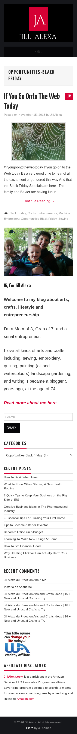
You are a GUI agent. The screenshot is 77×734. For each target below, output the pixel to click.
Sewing (63, 218)
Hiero (29, 728)
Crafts (32, 213)
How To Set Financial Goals (22, 546)
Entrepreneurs (47, 213)
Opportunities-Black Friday (39, 218)
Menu (38, 52)
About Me (39, 579)
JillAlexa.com (13, 676)
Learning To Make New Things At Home (31, 539)
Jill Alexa (56, 114)
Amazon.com (25, 698)
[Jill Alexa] (38, 23)
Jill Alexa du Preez (16, 579)
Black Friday (17, 213)
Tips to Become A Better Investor (26, 525)
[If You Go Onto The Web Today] (38, 141)
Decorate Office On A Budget (23, 532)
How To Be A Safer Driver (21, 477)
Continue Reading (38, 201)
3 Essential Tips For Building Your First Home (34, 518)
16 (69, 96)
